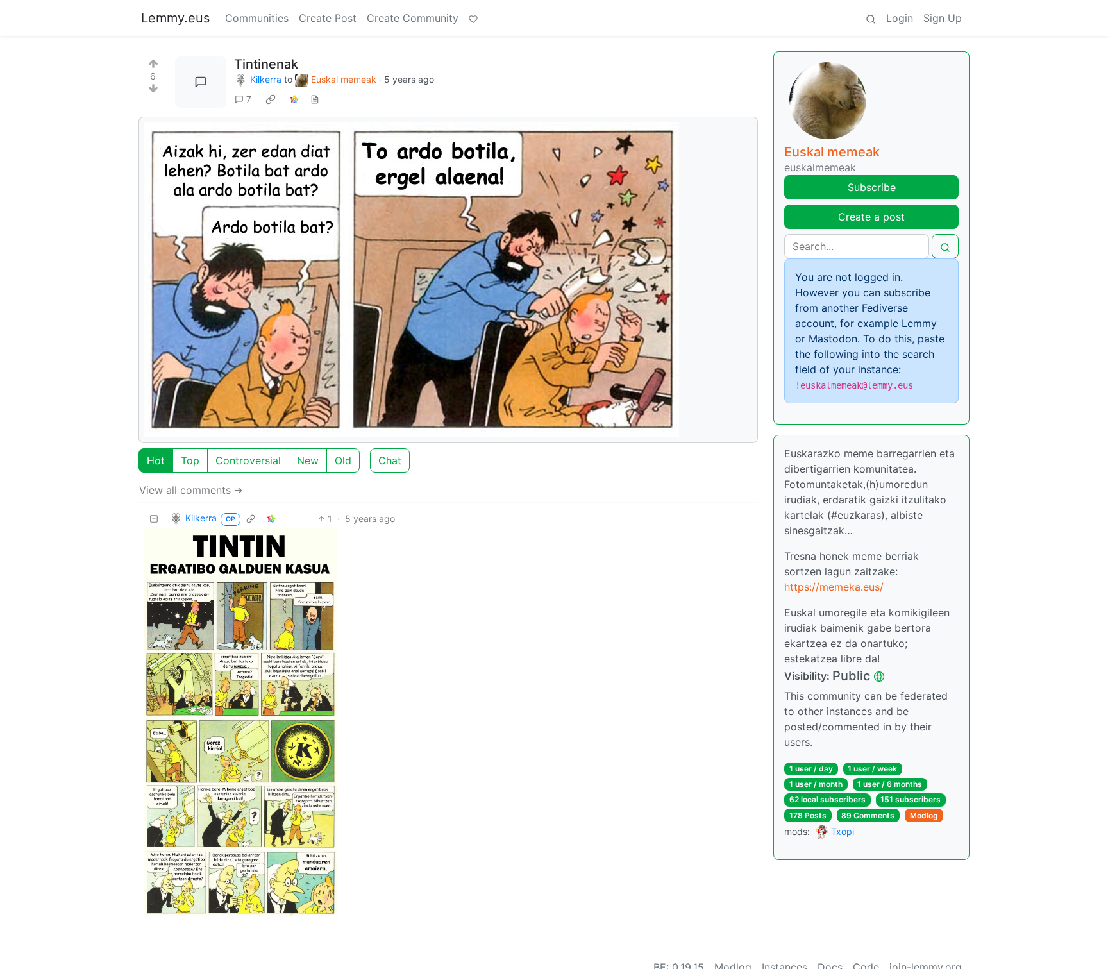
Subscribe (872, 187)
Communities (257, 18)
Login (899, 18)
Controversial (248, 460)
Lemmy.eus (175, 18)
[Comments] (200, 82)
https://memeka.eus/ (834, 586)
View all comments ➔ (190, 490)
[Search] (870, 18)
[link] (270, 99)
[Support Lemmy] (473, 18)
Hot (156, 460)
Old (343, 460)
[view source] (315, 99)
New (308, 460)
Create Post (328, 18)
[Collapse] (154, 518)
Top (190, 460)
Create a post (871, 216)
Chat (389, 460)
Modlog (924, 815)
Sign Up (942, 18)
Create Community (412, 18)
